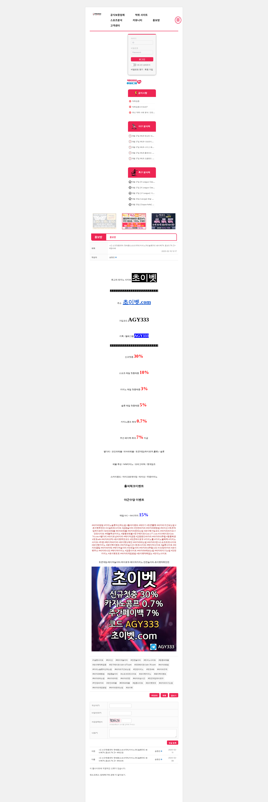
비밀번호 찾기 (137, 69)
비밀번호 (134, 48)
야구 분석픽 (144, 126)
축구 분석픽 (144, 172)
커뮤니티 (137, 20)
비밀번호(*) (96, 713)
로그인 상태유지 (143, 65)
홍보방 (156, 20)
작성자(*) (96, 705)
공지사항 (142, 92)
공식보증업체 (117, 15)
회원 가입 (149, 69)
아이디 (133, 38)
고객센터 (115, 25)
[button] (112, 257)
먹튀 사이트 (141, 15)
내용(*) (95, 733)
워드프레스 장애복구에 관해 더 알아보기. (108, 775)
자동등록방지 (97, 722)
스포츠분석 (116, 20)
